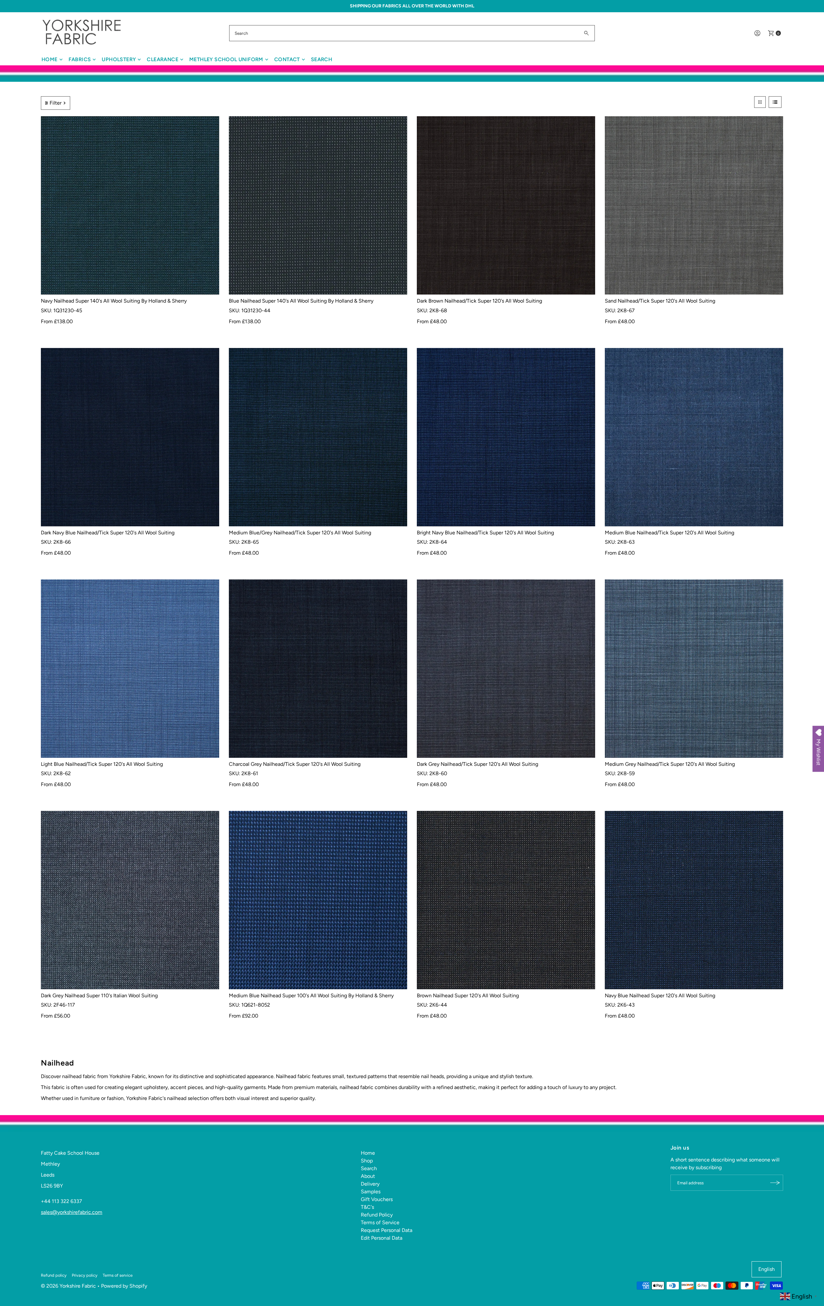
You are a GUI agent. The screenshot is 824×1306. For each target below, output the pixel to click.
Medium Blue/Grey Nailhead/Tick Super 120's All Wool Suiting (300, 533)
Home (50, 59)
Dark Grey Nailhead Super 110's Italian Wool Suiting (99, 995)
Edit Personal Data (381, 1238)
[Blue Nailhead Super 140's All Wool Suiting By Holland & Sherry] (318, 205)
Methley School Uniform (226, 59)
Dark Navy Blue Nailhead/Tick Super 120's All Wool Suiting (107, 533)
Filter (55, 103)
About (368, 1176)
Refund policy (54, 1275)
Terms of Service (380, 1222)
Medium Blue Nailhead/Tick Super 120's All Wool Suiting (669, 533)
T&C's (367, 1207)
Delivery (370, 1184)
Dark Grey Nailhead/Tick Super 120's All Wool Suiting (477, 764)
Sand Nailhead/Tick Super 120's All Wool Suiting (660, 301)
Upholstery (119, 59)
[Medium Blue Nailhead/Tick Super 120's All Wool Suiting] (694, 437)
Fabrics (80, 59)
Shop (367, 1161)
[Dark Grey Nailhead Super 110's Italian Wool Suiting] (130, 900)
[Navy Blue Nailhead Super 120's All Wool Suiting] (694, 900)
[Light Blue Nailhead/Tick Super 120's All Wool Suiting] (130, 668)
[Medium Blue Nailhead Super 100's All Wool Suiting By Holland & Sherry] (318, 900)
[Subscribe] (775, 1183)
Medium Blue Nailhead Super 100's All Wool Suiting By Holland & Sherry (311, 995)
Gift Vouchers (377, 1199)
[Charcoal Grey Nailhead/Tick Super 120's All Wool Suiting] (318, 668)
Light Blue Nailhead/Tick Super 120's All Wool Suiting (102, 764)
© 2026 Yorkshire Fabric (68, 1286)
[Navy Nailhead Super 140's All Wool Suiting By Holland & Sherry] (130, 205)
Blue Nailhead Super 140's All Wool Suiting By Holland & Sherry (301, 301)
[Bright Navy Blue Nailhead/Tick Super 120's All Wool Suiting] (506, 437)
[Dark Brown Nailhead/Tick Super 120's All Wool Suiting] (506, 205)
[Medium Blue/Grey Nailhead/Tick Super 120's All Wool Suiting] (318, 437)
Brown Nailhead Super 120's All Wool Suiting (468, 995)
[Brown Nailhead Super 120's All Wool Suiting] (506, 900)
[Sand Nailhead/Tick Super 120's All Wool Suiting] (694, 205)
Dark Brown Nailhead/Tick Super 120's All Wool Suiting (479, 301)
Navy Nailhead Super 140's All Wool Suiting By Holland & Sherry (114, 301)
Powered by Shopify (124, 1286)
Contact (287, 59)
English (766, 1269)
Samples (370, 1192)
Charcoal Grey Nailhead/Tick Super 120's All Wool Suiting (294, 764)
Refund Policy (377, 1215)
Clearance (162, 59)
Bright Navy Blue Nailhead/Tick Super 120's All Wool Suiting (485, 533)
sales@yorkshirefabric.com (71, 1212)
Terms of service (118, 1275)
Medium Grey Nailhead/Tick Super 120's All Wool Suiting (670, 764)
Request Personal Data (386, 1230)
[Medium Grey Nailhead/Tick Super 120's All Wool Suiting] (694, 668)
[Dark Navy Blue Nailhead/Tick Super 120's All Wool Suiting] (130, 437)
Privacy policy (85, 1275)
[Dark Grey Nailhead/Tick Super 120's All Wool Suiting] (506, 668)
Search (321, 59)
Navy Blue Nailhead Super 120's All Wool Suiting (660, 995)
